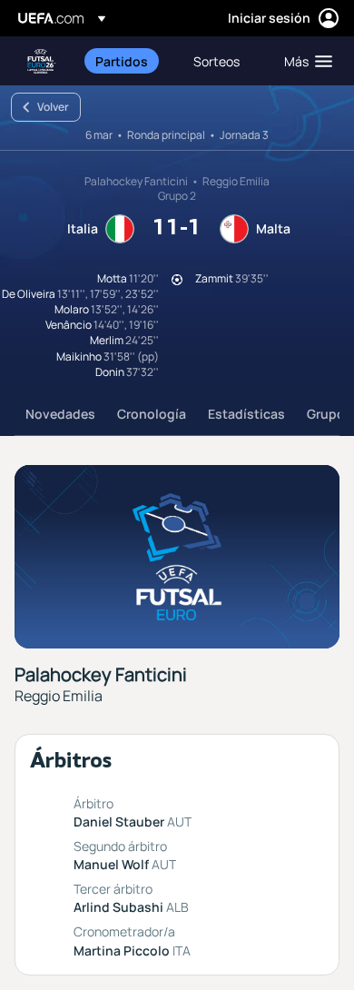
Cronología (151, 414)
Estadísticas (246, 414)
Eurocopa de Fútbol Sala (42, 61)
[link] (122, 60)
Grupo (326, 414)
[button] (304, 60)
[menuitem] (129, 60)
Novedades (60, 414)
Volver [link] (53, 106)
